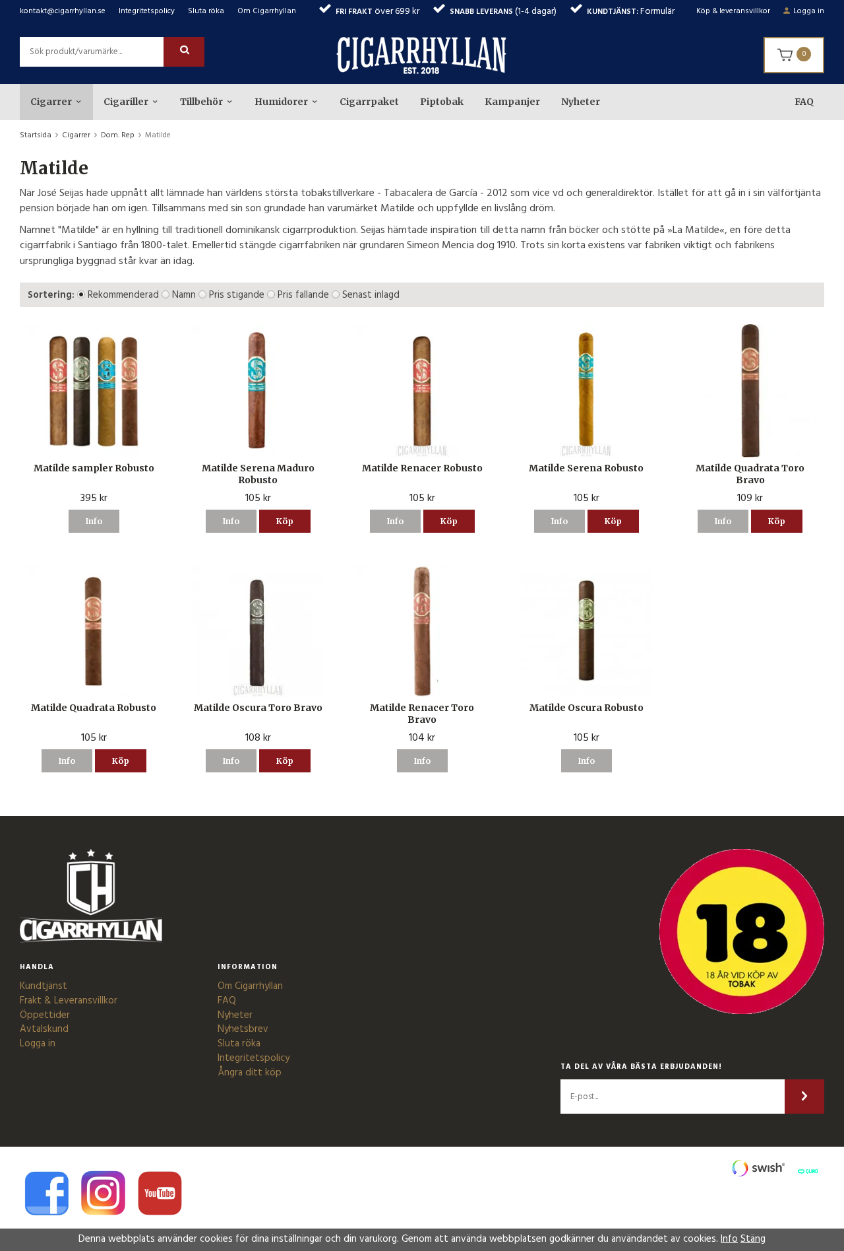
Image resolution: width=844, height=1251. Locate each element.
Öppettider (45, 1015)
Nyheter (580, 102)
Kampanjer (512, 102)
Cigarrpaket (369, 102)
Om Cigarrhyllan (266, 11)
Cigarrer (51, 102)
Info (94, 521)
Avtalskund (44, 1029)
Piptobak (442, 102)
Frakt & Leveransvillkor (68, 1001)
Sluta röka (206, 11)
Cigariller (126, 102)
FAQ (804, 102)
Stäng (753, 1239)
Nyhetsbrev (243, 1029)
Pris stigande (236, 295)
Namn (184, 295)
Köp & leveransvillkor (733, 11)
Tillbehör (201, 102)
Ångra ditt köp (250, 1073)
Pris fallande (303, 295)
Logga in (808, 11)
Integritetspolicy (147, 11)
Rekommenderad (123, 295)
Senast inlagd (371, 295)
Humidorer (281, 102)
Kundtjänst (43, 986)
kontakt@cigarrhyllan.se (63, 11)
